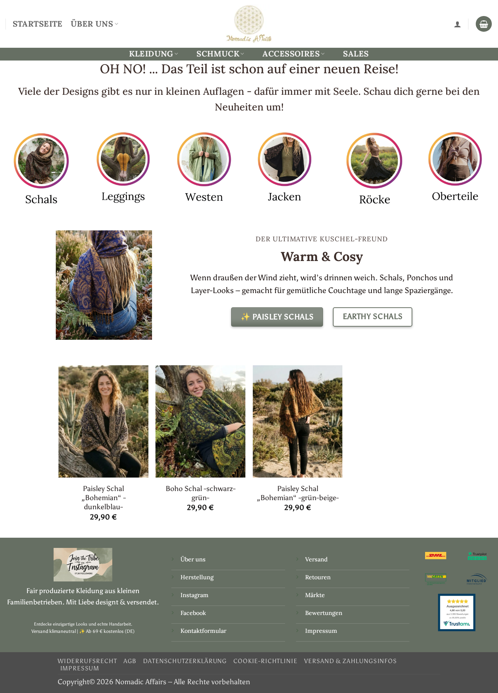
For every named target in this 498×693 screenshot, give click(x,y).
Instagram (195, 595)
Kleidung (151, 53)
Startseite (38, 24)
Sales (356, 54)
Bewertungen (323, 612)
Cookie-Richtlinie (265, 661)
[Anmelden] (457, 24)
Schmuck (218, 53)
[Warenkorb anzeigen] (484, 24)
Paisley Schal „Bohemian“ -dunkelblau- (103, 497)
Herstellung (197, 577)
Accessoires (291, 53)
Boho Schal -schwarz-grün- (201, 493)
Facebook (193, 612)
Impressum (321, 630)
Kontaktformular (203, 630)
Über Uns (92, 24)
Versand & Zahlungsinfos (350, 661)
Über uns (193, 559)
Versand (316, 559)
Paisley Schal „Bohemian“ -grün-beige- (298, 493)
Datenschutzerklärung (185, 661)
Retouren (318, 577)
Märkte (315, 595)
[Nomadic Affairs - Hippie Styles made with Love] (249, 24)
